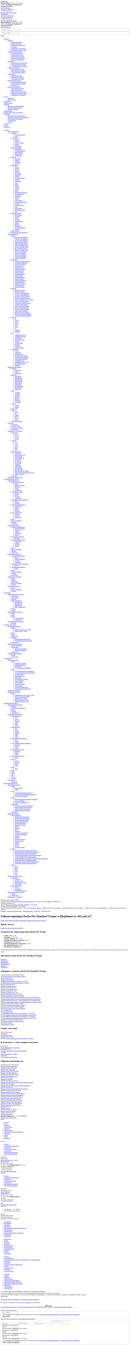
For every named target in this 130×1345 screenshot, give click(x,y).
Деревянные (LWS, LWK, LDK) (24, 695)
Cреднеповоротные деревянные (24, 671)
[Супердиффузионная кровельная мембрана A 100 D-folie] (18, 1015)
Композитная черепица (18, 45)
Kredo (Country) (19, 143)
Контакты (7, 127)
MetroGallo (18, 384)
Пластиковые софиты (17, 69)
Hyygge (17, 163)
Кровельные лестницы (18, 58)
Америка (80, 908)
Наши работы (8, 111)
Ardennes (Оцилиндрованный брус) (25, 794)
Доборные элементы (25, 920)
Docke (13, 617)
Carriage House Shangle (21, 357)
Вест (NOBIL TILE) (21, 248)
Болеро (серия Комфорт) (22, 293)
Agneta (17, 189)
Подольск (7, 1263)
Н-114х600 (18, 463)
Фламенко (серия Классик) (23, 303)
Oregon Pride (18, 788)
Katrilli (17, 320)
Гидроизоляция (16, 716)
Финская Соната (20, 290)
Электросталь (8, 1287)
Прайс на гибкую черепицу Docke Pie (12, 928)
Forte (16, 327)
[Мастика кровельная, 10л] (9, 989)
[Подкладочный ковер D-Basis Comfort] (13, 1005)
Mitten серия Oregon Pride (26, 901)
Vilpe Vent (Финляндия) (18, 708)
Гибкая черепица (16, 43)
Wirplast (13, 706)
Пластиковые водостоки (18, 64)
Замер (6, 125)
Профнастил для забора (18, 95)
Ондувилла (14, 429)
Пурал (17, 167)
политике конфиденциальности (49, 1314)
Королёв (6, 1244)
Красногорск (8, 1247)
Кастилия (33, 908)
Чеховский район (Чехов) (11, 1280)
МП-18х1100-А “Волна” (22, 471)
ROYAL (17, 397)
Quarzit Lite (18, 195)
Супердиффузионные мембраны (21, 743)
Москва (6, 1256)
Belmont (17, 365)
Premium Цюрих (20, 287)
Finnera (17, 160)
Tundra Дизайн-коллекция (22, 809)
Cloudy (17, 186)
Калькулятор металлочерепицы (13, 112)
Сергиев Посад (8, 1268)
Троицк (6, 1275)
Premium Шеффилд (20, 280)
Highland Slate (19, 354)
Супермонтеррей (20, 135)
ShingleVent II (15, 713)
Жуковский (7, 1234)
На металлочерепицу (17, 482)
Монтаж (6, 104)
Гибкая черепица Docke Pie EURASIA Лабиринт (15, 1085)
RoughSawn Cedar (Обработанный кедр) (27, 862)
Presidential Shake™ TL (22, 362)
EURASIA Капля (20, 264)
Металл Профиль (16, 147)
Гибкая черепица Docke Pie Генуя (11, 1098)
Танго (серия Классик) (21, 301)
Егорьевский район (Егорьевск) (13, 1233)
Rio (16, 413)
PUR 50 (17, 197)
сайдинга (31, 1038)
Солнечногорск (9, 1271)
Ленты (13, 759)
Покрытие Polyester (21, 649)
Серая (16, 218)
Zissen (16, 420)
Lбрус (16, 887)
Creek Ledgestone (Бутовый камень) (25, 857)
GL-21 (17, 439)
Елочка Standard (19, 801)
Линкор (13, 623)
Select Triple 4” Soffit (21, 631)
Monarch (17, 344)
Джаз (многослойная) (21, 311)
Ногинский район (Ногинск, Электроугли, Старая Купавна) (22, 1260)
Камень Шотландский (21, 821)
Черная (17, 224)
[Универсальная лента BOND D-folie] (12, 1021)
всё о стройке (26, 1302)
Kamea (17, 144)
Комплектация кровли (14, 80)
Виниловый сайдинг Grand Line (10, 1047)
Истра (6, 1241)
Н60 (16, 448)
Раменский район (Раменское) (13, 1264)
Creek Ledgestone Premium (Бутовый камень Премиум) (31, 858)
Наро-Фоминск (8, 1258)
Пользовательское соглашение (30, 1299)
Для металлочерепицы (18, 527)
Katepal (13, 317)
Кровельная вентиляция (18, 82)
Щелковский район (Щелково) (13, 1283)
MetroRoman (18, 378)
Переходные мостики (17, 56)
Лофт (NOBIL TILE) (21, 243)
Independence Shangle (21, 356)
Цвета (17, 920)
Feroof (13, 410)
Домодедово (8, 1231)
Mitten (13, 628)
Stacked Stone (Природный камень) (25, 854)
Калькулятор (15, 231)
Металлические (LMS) (21, 700)
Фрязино (7, 1277)
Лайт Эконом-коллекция (22, 810)
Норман (17, 171)
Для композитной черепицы (19, 500)
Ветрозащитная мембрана (19, 738)
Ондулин (14, 47)
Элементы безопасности (15, 51)
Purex (16, 191)
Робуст (17, 372)
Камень (17, 836)
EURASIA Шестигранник (23, 261)
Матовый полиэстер (21, 192)
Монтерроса (18, 154)
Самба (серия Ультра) (21, 304)
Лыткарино (7, 1253)
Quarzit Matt (18, 200)
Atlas (16, 183)
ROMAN (17, 400)
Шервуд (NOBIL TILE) (22, 250)
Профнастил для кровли (18, 48)
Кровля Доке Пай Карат (8, 1069)
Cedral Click (14, 895)
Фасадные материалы (14, 87)
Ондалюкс (14, 424)
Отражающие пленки (17, 749)
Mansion (17, 332)
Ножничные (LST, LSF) (22, 701)
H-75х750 (18, 460)
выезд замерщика (6, 1032)
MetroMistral (18, 388)
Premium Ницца (19, 282)
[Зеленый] (4, 967)
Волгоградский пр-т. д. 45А (9, 1160)
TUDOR (17, 392)
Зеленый (3, 965)
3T (15, 328)
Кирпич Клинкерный (21, 833)
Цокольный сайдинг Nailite (9, 1054)
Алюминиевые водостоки (19, 66)
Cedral (13, 894)
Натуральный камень (21, 796)
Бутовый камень (20, 847)
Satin (16, 207)
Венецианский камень (21, 820)
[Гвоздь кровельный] (7, 979)
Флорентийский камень (22, 817)
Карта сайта (4, 1296)
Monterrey (18, 159)
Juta (16, 717)
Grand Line (14, 138)
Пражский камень (20, 823)
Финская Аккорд (20, 291)
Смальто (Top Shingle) (21, 239)
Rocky (17, 324)
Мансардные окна (16, 76)
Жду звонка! (6, 1316)
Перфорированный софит (22, 639)
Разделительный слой (17, 756)
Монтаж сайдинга (13, 109)
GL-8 (16, 434)
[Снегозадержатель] (7, 1011)
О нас (6, 96)
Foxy (16, 325)
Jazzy (16, 322)
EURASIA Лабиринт (21, 263)
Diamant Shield (19, 348)
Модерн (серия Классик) (22, 296)
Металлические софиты (18, 71)
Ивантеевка (7, 1239)
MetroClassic (18, 381)
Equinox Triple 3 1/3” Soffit (23, 629)
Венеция (17, 831)
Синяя (17, 223)
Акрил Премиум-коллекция (23, 807)
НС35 (16, 447)
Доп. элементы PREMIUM (23, 668)
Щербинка (7, 1285)
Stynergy (13, 133)
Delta (16, 724)
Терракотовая (19, 221)
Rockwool (14, 781)
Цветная (17, 229)
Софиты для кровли (14, 67)
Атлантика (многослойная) (23, 316)
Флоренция (18, 373)
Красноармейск (9, 1245)
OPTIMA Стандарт (20, 663)
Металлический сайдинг (18, 92)
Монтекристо (19, 152)
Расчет (3, 1037)
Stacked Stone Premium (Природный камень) (28, 855)
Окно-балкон (19, 685)
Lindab (13, 610)
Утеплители (15, 85)
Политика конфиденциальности (10, 1299)
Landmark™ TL (19, 360)
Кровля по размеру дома (18, 50)
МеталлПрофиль (20, 485)
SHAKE (17, 396)
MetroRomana (19, 386)
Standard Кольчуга (20, 269)
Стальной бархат (20, 178)
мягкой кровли (22, 1038)
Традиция (18, 370)
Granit (16, 199)
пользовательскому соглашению (70, 1314)
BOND (17, 399)
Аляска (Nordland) (20, 258)
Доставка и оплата (6, 1035)
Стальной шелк (19, 194)
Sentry (16, 789)
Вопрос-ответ (12, 100)
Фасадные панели (16, 90)
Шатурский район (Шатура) (12, 1282)
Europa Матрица (20, 274)
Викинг (17, 168)
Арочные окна (19, 674)
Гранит (17, 844)
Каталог (6, 39)
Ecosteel (17, 203)
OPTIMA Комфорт (20, 665)
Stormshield (18, 338)
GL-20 (17, 437)
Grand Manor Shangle (21, 359)
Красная (17, 216)
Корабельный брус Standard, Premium (26, 799)
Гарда (16, 136)
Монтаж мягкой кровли (15, 108)
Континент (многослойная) (23, 314)
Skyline (17, 341)
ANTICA (17, 394)
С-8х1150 (17, 453)
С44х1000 (18, 466)
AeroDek (14, 368)
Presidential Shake (20, 364)
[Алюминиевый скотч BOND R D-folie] (13, 976)
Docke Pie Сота (5, 1108)
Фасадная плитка (20, 839)
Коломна (7, 1242)
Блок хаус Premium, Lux (22, 802)
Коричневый (4, 962)
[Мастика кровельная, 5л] (9, 986)
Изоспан (17, 721)
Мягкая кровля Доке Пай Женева (11, 1105)
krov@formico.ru (5, 8)
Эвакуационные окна (21, 687)
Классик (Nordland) (20, 251)
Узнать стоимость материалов (11, 1342)
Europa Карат (19, 275)
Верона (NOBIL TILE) (21, 245)
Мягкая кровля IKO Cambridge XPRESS (17, 905)
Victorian (17, 346)
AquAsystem (15, 597)
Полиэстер (18, 173)
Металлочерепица (16, 42)
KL (16, 319)
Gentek (13, 655)
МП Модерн (18, 605)
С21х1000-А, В (19, 458)
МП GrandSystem (20, 607)
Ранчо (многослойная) (21, 307)
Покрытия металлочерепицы (16, 116)
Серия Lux (18, 620)
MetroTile (14, 375)
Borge (16, 484)
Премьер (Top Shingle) (21, 242)
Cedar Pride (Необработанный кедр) (25, 863)
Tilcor (13, 391)
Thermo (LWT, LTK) (21, 698)
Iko (12, 333)
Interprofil (14, 476)
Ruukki (13, 157)
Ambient (17, 330)
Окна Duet (18, 677)
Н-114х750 (18, 461)
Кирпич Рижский (20, 825)
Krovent (13, 711)
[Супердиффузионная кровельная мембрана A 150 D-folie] (18, 1018)
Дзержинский (8, 1230)
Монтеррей (18, 149)
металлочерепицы (11, 1038)
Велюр (17, 170)
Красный (3, 959)
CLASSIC (18, 402)
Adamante (18, 162)
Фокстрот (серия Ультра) (22, 306)
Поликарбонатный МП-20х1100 (24, 472)
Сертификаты (12, 120)
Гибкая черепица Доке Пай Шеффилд (12, 1095)
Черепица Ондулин (17, 428)
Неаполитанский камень (22, 818)
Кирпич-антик (19, 841)
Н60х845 (17, 464)
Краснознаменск (9, 1249)
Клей (12, 767)
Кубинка (6, 1250)
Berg (16, 868)
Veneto (17, 415)
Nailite (13, 849)
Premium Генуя (19, 279)
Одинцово (7, 1261)
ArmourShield (19, 343)
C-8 (16, 442)
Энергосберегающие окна (23, 689)
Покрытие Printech (20, 650)
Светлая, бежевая (20, 227)
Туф (16, 829)
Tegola (13, 235)
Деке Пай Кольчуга (6, 1114)
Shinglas (13, 288)
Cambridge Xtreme (20, 336)
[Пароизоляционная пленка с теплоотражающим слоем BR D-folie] (21, 1002)
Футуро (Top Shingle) (21, 240)
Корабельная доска (20, 882)
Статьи (10, 122)
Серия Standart (19, 618)
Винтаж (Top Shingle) (21, 237)
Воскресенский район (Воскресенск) (15, 1228)
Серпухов (7, 1269)
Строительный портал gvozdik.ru (63, 1307)
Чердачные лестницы (17, 79)
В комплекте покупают (39, 920)
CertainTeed (14, 349)
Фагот (17, 845)
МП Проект (18, 604)
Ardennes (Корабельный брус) (24, 793)
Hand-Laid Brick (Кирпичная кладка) (26, 850)
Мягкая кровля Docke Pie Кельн (10, 1092)
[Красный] (4, 961)
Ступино (7, 1274)
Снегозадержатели (17, 53)
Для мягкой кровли (17, 492)
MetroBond (18, 376)
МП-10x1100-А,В (20, 455)
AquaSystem (14, 647)
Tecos (13, 633)
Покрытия (14, 165)
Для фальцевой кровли (18, 504)
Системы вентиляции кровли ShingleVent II (14, 1051)
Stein (16, 871)
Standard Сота (19, 266)
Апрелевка (7, 1222)
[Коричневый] (5, 964)
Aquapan (17, 389)
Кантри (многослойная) (22, 309)
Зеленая (17, 219)
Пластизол (18, 181)
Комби (17, 826)
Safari (16, 184)
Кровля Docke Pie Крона (8, 1111)
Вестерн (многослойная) (22, 312)
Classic (17, 141)
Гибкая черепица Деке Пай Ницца (11, 1101)
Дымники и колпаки (17, 77)
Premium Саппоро (20, 283)
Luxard (13, 404)
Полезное (7, 114)
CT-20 (16, 351)
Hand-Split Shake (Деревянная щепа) (26, 860)
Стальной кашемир (20, 202)
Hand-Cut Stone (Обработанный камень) (27, 852)
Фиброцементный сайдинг (19, 93)
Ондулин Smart (15, 426)
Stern (16, 866)
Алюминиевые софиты (18, 72)
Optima (17, 488)
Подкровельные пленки (18, 84)
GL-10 (17, 436)
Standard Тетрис (19, 267)
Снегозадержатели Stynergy (9, 1057)
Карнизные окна (20, 676)
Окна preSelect (19, 681)
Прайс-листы (8, 103)
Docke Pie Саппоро (6, 1079)
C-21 (16, 445)
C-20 (16, 444)
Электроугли (8, 1288)
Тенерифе (104, 908)
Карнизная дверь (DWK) (22, 697)
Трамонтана (18, 155)
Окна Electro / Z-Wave (21, 679)
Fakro (13, 669)
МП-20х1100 (18, 456)
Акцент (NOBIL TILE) (21, 247)
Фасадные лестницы (17, 59)
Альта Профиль (16, 815)
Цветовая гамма (16, 213)
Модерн (17, 139)
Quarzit (17, 187)
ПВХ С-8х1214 (19, 474)
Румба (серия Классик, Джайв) (24, 299)
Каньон (17, 842)
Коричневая (18, 215)
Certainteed (14, 812)
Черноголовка (8, 1279)
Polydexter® (18, 208)
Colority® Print (19, 205)
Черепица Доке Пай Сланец (9, 1076)
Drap (16, 211)
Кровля (10, 40)
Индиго (39, 908)
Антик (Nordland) (20, 253)
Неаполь (17, 828)
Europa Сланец (19, 272)
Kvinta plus (18, 146)
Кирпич (17, 837)
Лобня (6, 1252)
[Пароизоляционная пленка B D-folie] (12, 995)
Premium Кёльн (19, 285)
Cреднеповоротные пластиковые (25, 673)
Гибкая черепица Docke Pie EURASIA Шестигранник (17, 1082)
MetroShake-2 (19, 380)
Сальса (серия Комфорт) (22, 295)
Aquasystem (14, 657)
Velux (13, 661)
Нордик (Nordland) (20, 255)
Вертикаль (18, 884)
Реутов (6, 1266)
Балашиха (7, 1225)
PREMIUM (18, 666)
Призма (17, 179)
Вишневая (18, 226)
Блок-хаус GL (19, 881)
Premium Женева (20, 277)
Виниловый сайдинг (17, 88)
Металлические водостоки (19, 63)
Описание (12, 920)
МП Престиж (19, 602)
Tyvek (16, 719)
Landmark (18, 352)
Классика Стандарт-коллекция (24, 805)
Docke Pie (14, 259)
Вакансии (11, 98)
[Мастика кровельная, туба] (9, 992)
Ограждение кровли (17, 55)
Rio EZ (17, 416)
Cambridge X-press (20, 335)
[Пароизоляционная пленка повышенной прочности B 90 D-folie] (21, 999)
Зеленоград (7, 1236)
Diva (16, 418)
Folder (16, 722)
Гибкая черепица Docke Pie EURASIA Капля (14, 1089)
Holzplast (14, 637)
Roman (17, 407)
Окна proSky (18, 682)
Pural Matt (18, 175)
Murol (13, 613)
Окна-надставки (20, 684)
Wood (16, 412)
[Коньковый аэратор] (7, 1024)
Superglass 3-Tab (19, 340)
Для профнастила (16, 512)
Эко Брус (17, 879)
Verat (12, 615)
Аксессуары (11, 74)
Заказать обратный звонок (9, 12)
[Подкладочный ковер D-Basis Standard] (13, 1008)
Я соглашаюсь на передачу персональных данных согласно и (42, 1314)
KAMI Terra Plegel (16, 421)
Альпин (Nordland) (20, 256)
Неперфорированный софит (23, 641)
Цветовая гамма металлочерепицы (18, 117)
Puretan (17, 176)
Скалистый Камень (21, 834)
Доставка (7, 101)
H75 (16, 450)
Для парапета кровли (17, 536)
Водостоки (11, 61)
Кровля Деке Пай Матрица (9, 1073)
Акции (6, 124)
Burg (16, 870)
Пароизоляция (15, 727)
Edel (16, 874)
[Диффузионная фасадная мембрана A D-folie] (15, 983)
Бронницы (7, 1226)
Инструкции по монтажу (15, 119)
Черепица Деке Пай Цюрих (9, 1066)
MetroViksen (18, 383)
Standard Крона (19, 271)
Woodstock (18, 889)
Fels (16, 873)
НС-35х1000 (18, 469)
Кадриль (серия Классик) (22, 298)
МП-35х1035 (19, 468)
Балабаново (7, 1223)
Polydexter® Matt (20, 210)
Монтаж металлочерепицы (16, 106)
